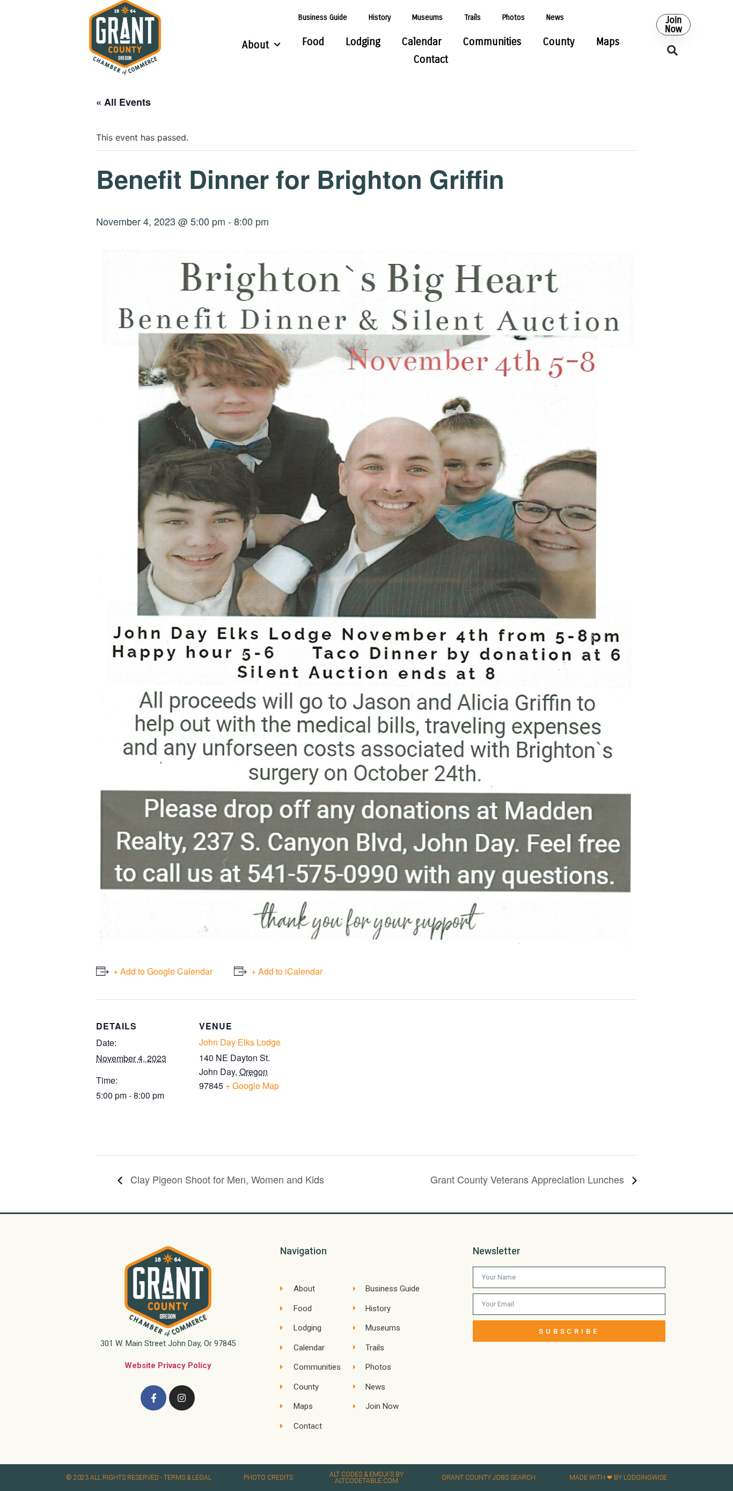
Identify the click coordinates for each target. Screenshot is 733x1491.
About (255, 45)
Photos (513, 17)
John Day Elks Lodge (240, 1042)
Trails (472, 17)
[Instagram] (182, 1398)
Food (313, 41)
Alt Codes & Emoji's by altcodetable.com (366, 1478)
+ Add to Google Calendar (162, 971)
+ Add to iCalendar (286, 971)
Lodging (363, 41)
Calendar (422, 41)
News (555, 17)
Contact (431, 59)
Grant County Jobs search (489, 1477)
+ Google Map (252, 1085)
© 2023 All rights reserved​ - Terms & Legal (138, 1477)
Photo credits (268, 1477)
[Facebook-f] (153, 1398)
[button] (673, 24)
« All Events (123, 102)
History (380, 17)
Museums (427, 17)
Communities (492, 41)
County (559, 41)
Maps (608, 41)
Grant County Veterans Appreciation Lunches (528, 1179)
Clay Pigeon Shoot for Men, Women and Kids (226, 1179)
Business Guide (322, 17)
